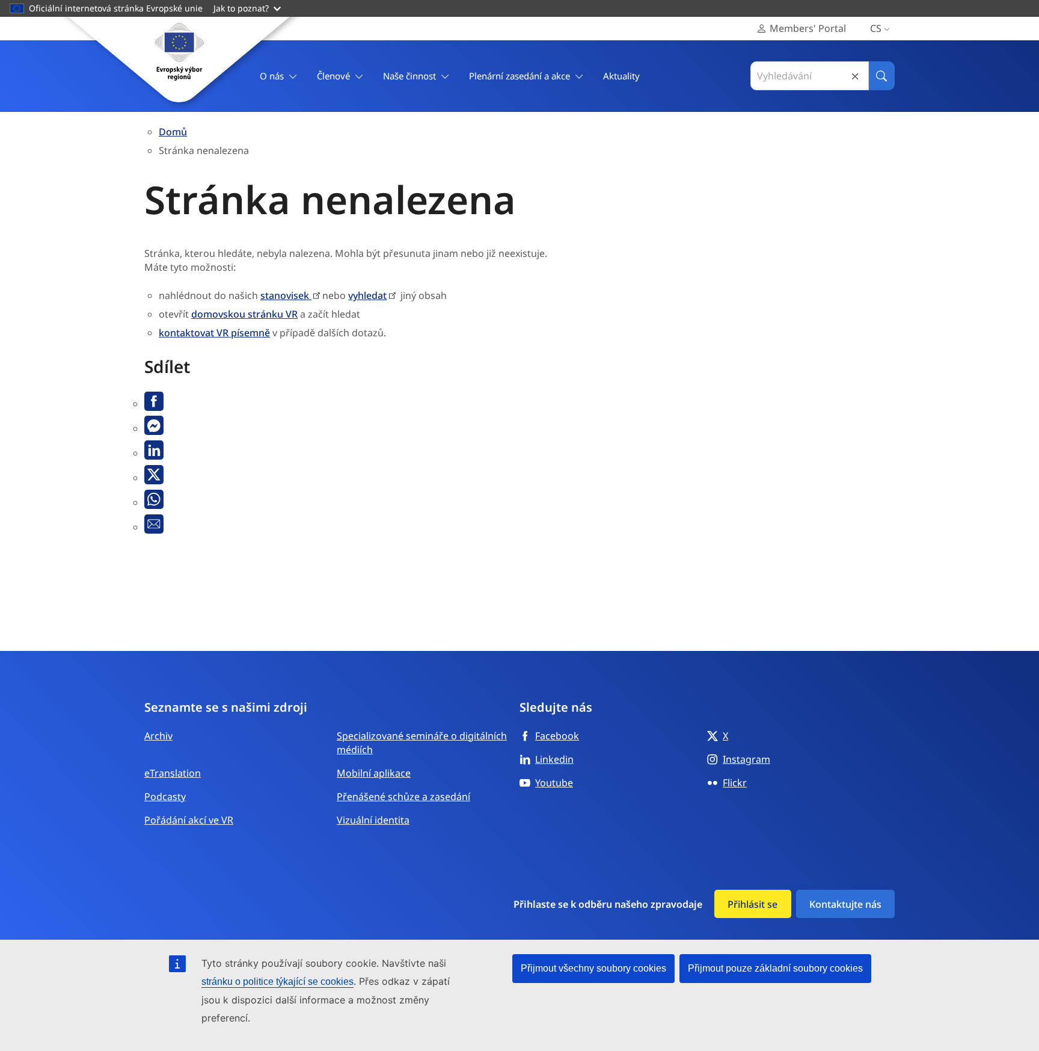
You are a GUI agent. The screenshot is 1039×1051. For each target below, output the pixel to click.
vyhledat (367, 295)
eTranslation (172, 773)
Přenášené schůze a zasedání (403, 796)
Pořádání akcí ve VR (188, 820)
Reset (855, 76)
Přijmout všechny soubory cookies (593, 968)
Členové (333, 76)
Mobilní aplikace (374, 773)
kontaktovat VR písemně (214, 332)
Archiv (158, 735)
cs (875, 28)
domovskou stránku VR (244, 314)
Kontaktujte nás (845, 904)
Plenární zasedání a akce (519, 76)
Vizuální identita (373, 820)
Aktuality (621, 76)
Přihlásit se (752, 904)
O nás (272, 76)
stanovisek (285, 295)
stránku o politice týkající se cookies (277, 981)
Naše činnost (409, 76)
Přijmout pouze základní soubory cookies (775, 968)
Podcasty (165, 796)
